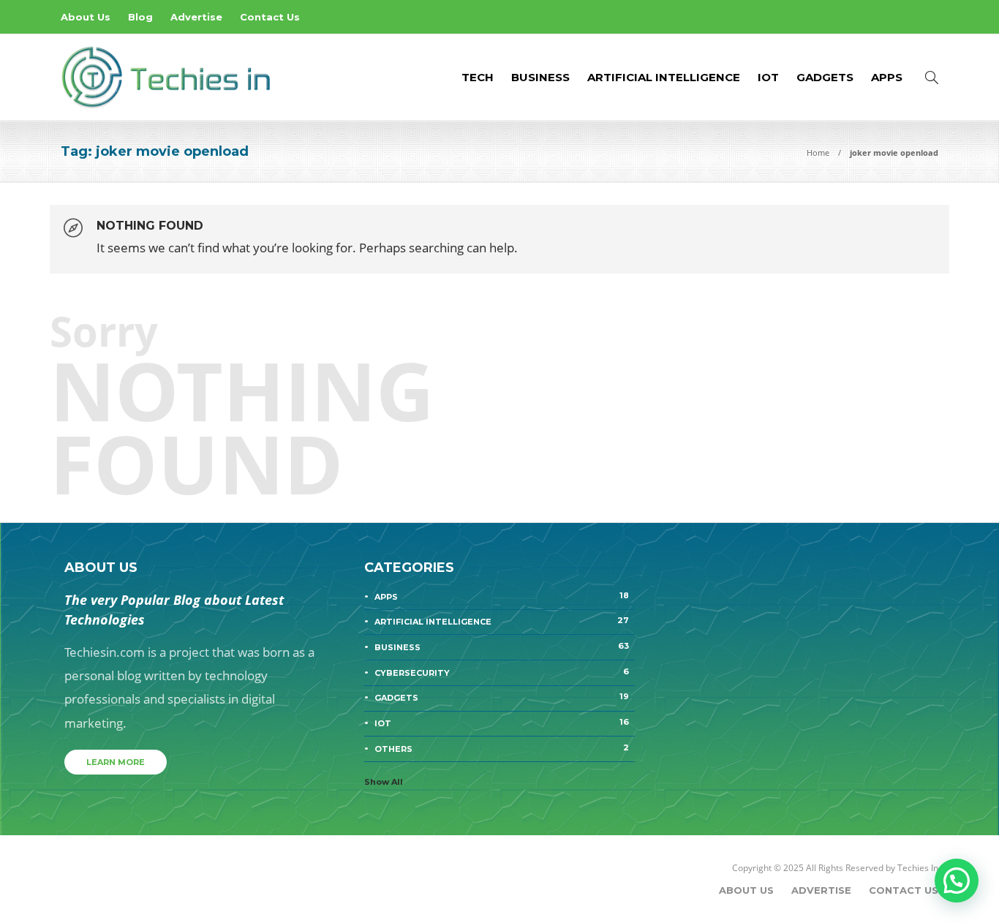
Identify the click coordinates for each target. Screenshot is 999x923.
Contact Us (270, 17)
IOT (768, 77)
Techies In (917, 868)
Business (540, 77)
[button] (957, 881)
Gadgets (824, 77)
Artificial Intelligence (663, 77)
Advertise (196, 17)
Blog (140, 17)
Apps (886, 77)
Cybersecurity (501, 672)
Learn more (115, 762)
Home (818, 152)
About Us (85, 17)
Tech (477, 77)
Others (501, 748)
